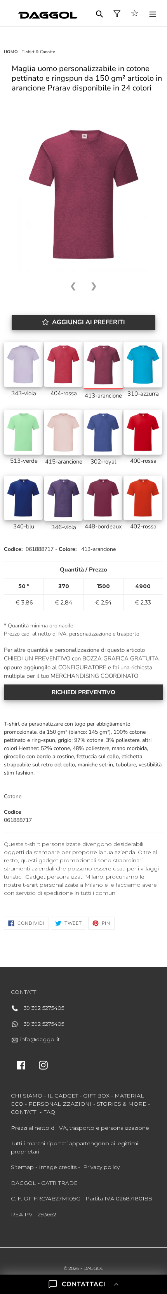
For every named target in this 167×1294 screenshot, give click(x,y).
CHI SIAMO (26, 1095)
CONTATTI (24, 1111)
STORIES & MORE (121, 1103)
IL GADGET (62, 1095)
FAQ (49, 1111)
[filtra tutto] (117, 13)
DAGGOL (93, 1268)
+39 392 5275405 (41, 1007)
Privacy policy (101, 1167)
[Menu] (152, 13)
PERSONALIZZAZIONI (60, 1103)
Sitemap (22, 1167)
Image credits (58, 1167)
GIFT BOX (96, 1095)
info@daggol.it (39, 1039)
